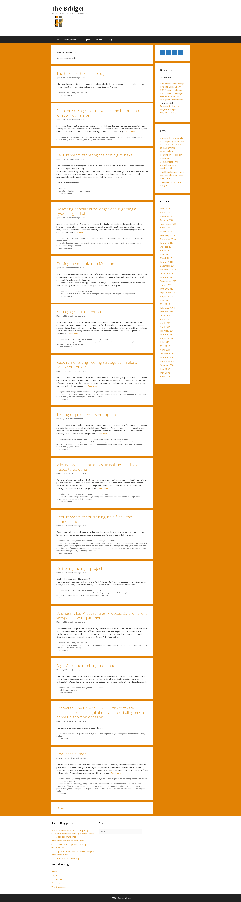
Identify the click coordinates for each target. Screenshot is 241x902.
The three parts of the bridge (81, 73)
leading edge (115, 546)
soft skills (87, 140)
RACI (110, 394)
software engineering (139, 645)
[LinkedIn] (168, 52)
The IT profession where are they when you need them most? (172, 175)
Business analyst (87, 442)
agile (61, 690)
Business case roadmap (172, 83)
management (98, 496)
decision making (92, 394)
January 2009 (166, 357)
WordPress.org (58, 886)
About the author (71, 753)
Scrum (65, 738)
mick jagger (125, 546)
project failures (102, 294)
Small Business (107, 595)
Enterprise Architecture (79, 238)
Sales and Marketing (75, 140)
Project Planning (168, 112)
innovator (86, 786)
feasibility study (95, 238)
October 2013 (167, 315)
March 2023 (166, 216)
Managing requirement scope (81, 311)
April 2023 (165, 212)
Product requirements (104, 342)
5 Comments (64, 793)
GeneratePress (124, 898)
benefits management (74, 243)
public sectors (100, 788)
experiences (61, 786)
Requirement (130, 294)
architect (72, 543)
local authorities (97, 786)
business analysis (73, 442)
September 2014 (168, 292)
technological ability (70, 550)
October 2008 (167, 365)
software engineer (139, 788)
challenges (93, 783)
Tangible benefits (74, 245)
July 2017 (164, 254)
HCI (81, 645)
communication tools (122, 783)
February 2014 (167, 307)
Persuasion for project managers (67, 840)
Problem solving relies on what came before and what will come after (97, 113)
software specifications (65, 344)
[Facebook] (174, 52)
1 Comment (63, 449)
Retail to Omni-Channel (171, 86)
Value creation (80, 344)
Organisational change (67, 391)
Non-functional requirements (79, 444)
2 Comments (64, 399)
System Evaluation (75, 447)
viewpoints (92, 550)
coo (66, 546)
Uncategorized (69, 781)
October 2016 (167, 273)
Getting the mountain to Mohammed (88, 263)
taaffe (58, 791)
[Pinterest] (180, 52)
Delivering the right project (79, 568)
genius (71, 546)
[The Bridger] (57, 22)
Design (90, 496)
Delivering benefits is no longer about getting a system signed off (96, 211)
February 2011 (167, 330)
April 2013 (165, 319)
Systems (109, 140)
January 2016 (166, 277)
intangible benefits (118, 243)
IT (74, 294)
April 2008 (165, 376)
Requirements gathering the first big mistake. (94, 155)
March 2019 (166, 231)
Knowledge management (84, 137)
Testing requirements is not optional (87, 414)
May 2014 (165, 304)
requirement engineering (123, 342)
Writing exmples (71, 39)
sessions (127, 788)
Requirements (81, 93)
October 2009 (167, 353)
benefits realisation (66, 191)
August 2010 (166, 338)
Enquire (86, 39)
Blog (110, 39)
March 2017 (166, 258)
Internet (62, 779)
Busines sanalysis (66, 294)
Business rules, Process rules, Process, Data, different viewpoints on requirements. (101, 615)
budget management (82, 191)
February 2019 (167, 235)
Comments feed (59, 883)
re (117, 645)
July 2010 (164, 342)
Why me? (99, 39)
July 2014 (164, 300)
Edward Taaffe (136, 783)
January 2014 (166, 311)
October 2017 (167, 246)
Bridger (85, 783)
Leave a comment (65, 95)
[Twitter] (162, 52)
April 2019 (165, 227)
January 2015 (166, 288)
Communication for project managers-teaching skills (169, 165)
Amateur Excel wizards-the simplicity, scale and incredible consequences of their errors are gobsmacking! (172, 144)
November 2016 (168, 269)
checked (62, 342)
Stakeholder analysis (94, 397)
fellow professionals (74, 786)
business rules (107, 543)
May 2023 (165, 208)
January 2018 (166, 242)
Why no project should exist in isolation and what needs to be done (98, 467)
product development (67, 93)
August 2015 (166, 285)
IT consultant (80, 294)
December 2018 (168, 239)
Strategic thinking (98, 140)
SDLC (106, 540)
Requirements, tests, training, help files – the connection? (94, 519)
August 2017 (166, 250)
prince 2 (114, 786)
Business (62, 394)
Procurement (91, 294)
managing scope (72, 342)
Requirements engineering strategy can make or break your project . (97, 364)
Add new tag (63, 543)
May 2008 (165, 372)
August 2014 (166, 296)
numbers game (77, 548)
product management (64, 595)
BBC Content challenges (171, 90)
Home (56, 39)
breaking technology (74, 783)
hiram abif (81, 546)
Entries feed (57, 879)
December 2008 (168, 361)
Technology (83, 550)
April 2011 (165, 326)
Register (55, 871)
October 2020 (167, 220)
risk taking (136, 548)
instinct (88, 546)
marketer (107, 786)
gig (75, 546)
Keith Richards (104, 546)
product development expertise (130, 786)
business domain (94, 543)
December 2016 (168, 265)
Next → (63, 808)
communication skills (67, 137)
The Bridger (67, 8)
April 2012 (165, 323)
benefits (62, 243)
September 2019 (168, 223)
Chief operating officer (129, 543)
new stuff (67, 548)
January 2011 (166, 334)
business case (64, 238)
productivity (126, 496)
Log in (54, 875)
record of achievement (114, 788)
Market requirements (87, 342)
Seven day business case (172, 96)
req (114, 394)
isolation (95, 546)
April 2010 (165, 349)
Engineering (103, 394)
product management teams (67, 788)
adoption (62, 783)
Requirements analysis (76, 397)
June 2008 (165, 369)
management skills (102, 137)
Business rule (125, 442)
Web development (85, 499)
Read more (130, 131)
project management (134, 137)
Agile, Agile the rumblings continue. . (87, 665)
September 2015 (168, 281)
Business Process (113, 442)
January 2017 (166, 262)
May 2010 (165, 346)
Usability (78, 648)
